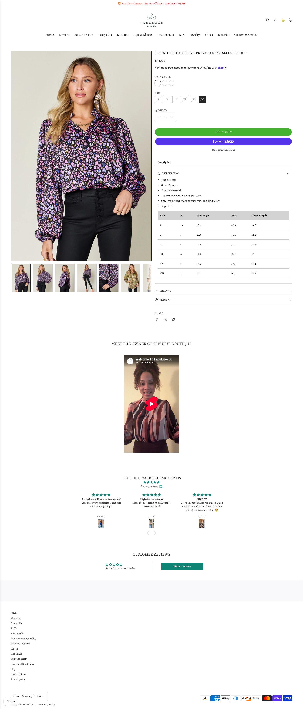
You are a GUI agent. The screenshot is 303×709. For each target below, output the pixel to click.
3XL (202, 99)
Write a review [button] (182, 566)
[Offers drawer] (283, 20)
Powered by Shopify (46, 704)
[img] (151, 482)
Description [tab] (164, 162)
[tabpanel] (223, 225)
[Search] (267, 20)
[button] (14, 156)
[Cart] (291, 20)
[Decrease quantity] (159, 117)
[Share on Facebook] (157, 319)
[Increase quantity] (172, 117)
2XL (193, 99)
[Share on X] (165, 319)
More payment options (223, 149)
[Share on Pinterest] (173, 319)
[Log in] (275, 20)
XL (184, 99)
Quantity (161, 110)
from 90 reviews (149, 486)
